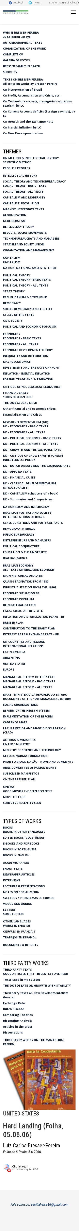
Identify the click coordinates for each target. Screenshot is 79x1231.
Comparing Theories (18, 1015)
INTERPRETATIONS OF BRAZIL (24, 517)
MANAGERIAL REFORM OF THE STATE (29, 677)
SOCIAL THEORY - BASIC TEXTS (24, 186)
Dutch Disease (13, 1009)
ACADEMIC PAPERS (16, 863)
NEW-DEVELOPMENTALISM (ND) (25, 422)
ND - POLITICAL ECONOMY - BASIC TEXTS (32, 438)
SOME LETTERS (13, 914)
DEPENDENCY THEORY (18, 227)
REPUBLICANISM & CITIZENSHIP (25, 297)
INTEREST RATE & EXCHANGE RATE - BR (31, 634)
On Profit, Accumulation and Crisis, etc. (31, 95)
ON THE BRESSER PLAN (19, 779)
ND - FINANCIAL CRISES (19, 477)
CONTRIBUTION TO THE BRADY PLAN (29, 628)
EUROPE (8, 669)
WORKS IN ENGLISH (16, 925)
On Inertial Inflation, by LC (22, 127)
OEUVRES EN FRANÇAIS (19, 931)
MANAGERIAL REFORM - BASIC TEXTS (29, 681)
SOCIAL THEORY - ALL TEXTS (23, 191)
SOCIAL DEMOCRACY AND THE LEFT (28, 309)
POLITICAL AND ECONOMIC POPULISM (30, 326)
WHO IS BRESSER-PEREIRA (21, 32)
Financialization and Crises (22, 414)
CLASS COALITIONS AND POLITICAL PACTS (33, 523)
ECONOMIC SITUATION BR (21, 593)
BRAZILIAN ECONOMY (18, 565)
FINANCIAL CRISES (15, 393)
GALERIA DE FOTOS (16, 60)
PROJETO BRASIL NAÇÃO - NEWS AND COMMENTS (38, 762)
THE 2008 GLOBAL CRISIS (20, 403)
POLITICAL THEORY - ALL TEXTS (25, 285)
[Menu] (73, 12)
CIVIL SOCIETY (12, 321)
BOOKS (8, 827)
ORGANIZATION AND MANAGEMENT (28, 250)
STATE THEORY (14, 291)
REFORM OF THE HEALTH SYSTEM (26, 710)
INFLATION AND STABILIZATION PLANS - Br (33, 617)
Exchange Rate (14, 1003)
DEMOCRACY (12, 303)
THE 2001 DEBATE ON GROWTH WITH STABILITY (37, 985)
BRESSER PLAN (13, 622)
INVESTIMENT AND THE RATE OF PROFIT (31, 367)
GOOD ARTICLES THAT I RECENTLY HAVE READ (35, 974)
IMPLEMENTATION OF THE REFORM (28, 716)
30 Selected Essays (17, 37)
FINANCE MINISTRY (16, 744)
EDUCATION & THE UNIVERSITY (25, 552)
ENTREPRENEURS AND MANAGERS (27, 540)
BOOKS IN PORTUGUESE (19, 849)
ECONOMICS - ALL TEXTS (20, 344)
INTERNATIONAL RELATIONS (23, 646)
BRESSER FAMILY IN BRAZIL (22, 66)
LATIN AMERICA (14, 652)
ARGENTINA (11, 658)
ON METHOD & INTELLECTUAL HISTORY (31, 158)
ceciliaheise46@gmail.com (49, 1204)
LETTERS (9, 910)
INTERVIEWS (11, 880)
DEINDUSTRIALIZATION (19, 605)
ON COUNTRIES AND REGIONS (24, 642)
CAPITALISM (11, 258)
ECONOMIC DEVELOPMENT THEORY (28, 350)
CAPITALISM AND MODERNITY (24, 197)
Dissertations (13, 1032)
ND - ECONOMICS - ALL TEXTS (24, 432)
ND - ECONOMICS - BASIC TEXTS (25, 426)
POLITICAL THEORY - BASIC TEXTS (27, 279)
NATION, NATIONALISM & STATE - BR (29, 268)
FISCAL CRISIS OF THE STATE (23, 611)
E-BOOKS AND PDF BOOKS (21, 843)
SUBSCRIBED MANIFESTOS (21, 773)
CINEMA (8, 787)
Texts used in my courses (22, 980)
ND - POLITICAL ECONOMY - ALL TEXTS (30, 444)
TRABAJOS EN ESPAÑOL (19, 937)
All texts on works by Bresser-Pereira (30, 84)
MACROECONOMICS (17, 362)
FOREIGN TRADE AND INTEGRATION (28, 379)
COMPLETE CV (13, 54)
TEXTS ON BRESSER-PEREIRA (23, 79)
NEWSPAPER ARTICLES (19, 874)
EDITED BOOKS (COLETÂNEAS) (24, 837)
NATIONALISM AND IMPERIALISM (26, 507)
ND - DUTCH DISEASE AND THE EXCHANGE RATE (36, 466)
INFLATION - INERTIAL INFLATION (26, 373)
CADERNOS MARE (15, 722)
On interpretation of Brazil (22, 89)
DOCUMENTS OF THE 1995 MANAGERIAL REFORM (37, 699)
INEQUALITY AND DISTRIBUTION (25, 356)
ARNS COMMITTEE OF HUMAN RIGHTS (29, 767)
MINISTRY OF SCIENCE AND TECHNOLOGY (32, 750)
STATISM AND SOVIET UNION (23, 244)
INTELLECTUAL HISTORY (20, 175)
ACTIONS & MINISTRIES (19, 740)
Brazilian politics (15, 558)
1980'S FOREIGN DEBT (18, 397)
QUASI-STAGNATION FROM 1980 (25, 581)
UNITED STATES (14, 663)
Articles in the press (18, 1026)
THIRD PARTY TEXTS (17, 969)
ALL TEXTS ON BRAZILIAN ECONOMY (28, 570)
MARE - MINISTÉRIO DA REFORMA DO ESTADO (35, 694)
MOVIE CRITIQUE (14, 797)
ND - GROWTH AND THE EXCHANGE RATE (32, 450)
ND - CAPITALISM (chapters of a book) (30, 493)
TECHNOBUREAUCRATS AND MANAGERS (31, 238)
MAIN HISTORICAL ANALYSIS (23, 575)
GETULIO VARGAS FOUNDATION (25, 756)
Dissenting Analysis (17, 1021)
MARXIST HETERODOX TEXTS (23, 209)
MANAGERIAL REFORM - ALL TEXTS (27, 687)
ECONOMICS (11, 334)
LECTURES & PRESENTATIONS (24, 886)
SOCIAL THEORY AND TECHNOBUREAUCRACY (34, 181)
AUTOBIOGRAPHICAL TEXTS (22, 43)
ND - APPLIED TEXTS (17, 471)
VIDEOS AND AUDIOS (17, 904)
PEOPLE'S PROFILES (16, 168)
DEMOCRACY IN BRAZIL (19, 529)
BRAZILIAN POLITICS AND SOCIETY (27, 513)
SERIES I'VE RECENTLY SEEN (22, 803)
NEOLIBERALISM (14, 221)
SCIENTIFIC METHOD (17, 162)
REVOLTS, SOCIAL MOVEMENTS (25, 233)
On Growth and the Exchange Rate (28, 121)
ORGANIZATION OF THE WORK (24, 48)
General (8, 997)
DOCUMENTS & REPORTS (20, 945)
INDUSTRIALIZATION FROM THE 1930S (29, 587)
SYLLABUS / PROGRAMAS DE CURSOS (28, 898)
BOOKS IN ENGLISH (16, 855)
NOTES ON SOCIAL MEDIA (21, 892)
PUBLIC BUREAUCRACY (18, 534)
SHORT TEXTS (13, 868)
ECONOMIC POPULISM (18, 599)
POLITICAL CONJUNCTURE (21, 546)
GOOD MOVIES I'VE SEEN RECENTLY (27, 791)
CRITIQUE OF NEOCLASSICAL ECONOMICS (31, 387)
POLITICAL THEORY (16, 275)
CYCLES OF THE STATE (18, 315)
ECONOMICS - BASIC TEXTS (22, 338)
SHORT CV (10, 72)
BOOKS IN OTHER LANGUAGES (24, 832)
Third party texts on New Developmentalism (35, 993)
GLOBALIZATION (14, 215)
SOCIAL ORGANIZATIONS (20, 705)
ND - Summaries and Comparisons (28, 499)
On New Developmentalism (23, 133)
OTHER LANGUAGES (17, 921)
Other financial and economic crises (29, 409)
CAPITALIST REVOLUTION (21, 203)
